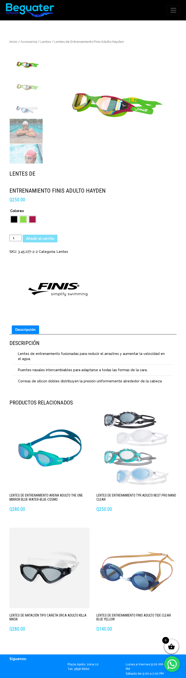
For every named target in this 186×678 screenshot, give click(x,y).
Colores (17, 211)
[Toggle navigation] (173, 10)
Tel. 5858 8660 (78, 669)
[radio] (14, 219)
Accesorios (29, 41)
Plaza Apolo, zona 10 (83, 664)
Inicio (13, 41)
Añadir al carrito (40, 238)
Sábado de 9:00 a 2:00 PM (145, 673)
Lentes (45, 41)
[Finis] (57, 288)
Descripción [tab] (25, 330)
